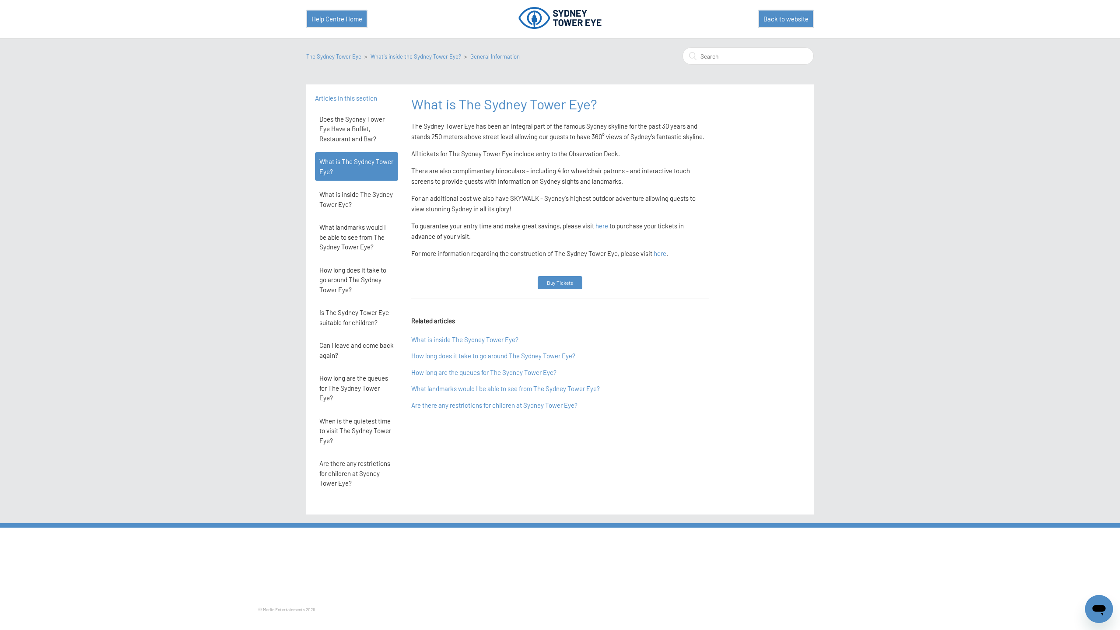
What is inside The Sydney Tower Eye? (356, 199)
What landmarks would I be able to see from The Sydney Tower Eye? (352, 237)
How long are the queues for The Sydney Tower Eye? (353, 388)
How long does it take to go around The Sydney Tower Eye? (352, 280)
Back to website (785, 19)
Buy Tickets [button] (560, 283)
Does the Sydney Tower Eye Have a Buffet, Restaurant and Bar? (352, 129)
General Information (495, 56)
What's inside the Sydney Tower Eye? (416, 56)
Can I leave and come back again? (356, 350)
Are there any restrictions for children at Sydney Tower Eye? (354, 473)
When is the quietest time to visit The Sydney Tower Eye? (355, 430)
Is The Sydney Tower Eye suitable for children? (354, 317)
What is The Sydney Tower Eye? (356, 166)
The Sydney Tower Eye (333, 56)
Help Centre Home (337, 19)
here (601, 226)
